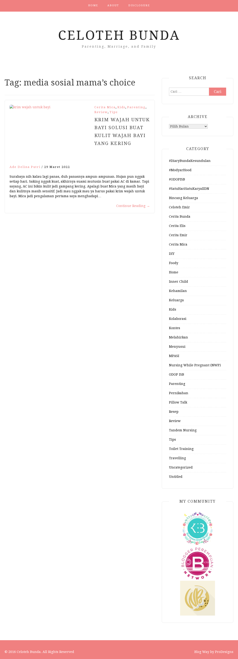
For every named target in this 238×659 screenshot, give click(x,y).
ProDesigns (224, 652)
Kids (121, 107)
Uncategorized (181, 467)
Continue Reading (133, 206)
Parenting (136, 107)
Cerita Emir (178, 235)
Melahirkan (178, 337)
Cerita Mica (105, 107)
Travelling (177, 458)
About (113, 5)
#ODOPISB (177, 179)
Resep (173, 411)
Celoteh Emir (179, 207)
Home (93, 5)
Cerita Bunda (179, 216)
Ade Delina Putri (25, 167)
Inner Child (178, 281)
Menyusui (177, 346)
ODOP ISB (176, 374)
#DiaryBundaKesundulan (190, 161)
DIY (172, 254)
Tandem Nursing (183, 430)
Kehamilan (178, 291)
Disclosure (139, 5)
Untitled (175, 477)
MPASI (174, 356)
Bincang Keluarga (183, 198)
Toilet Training (181, 449)
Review (101, 112)
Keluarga (176, 300)
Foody (173, 263)
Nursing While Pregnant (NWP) (195, 365)
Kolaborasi (177, 319)
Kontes (174, 328)
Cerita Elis (177, 226)
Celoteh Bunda (119, 35)
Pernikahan (178, 393)
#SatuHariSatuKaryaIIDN (189, 188)
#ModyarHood (180, 170)
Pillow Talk (178, 402)
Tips (113, 112)
